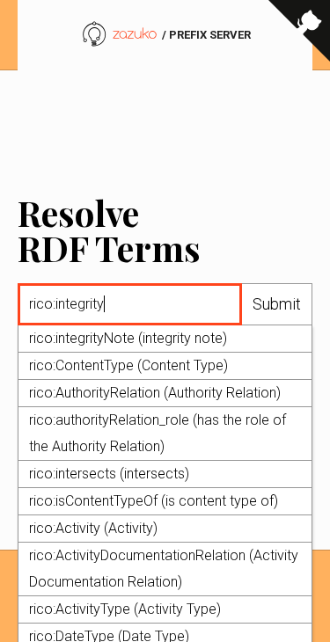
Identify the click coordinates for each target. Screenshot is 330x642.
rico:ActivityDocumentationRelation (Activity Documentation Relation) (163, 568)
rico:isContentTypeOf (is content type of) (153, 500)
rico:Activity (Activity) (93, 528)
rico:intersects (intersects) (109, 473)
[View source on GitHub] (299, 44)
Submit (277, 304)
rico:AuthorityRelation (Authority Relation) (155, 392)
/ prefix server (205, 34)
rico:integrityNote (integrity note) (128, 338)
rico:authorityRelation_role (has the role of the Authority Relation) (157, 433)
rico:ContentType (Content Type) (128, 365)
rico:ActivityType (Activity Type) (125, 609)
